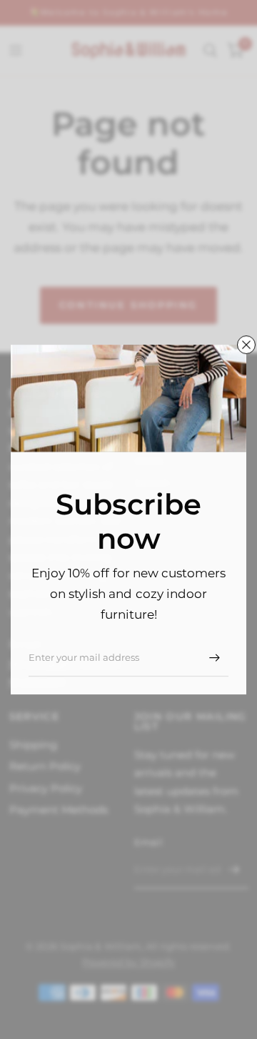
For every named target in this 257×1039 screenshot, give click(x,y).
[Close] (246, 344)
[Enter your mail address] (214, 657)
